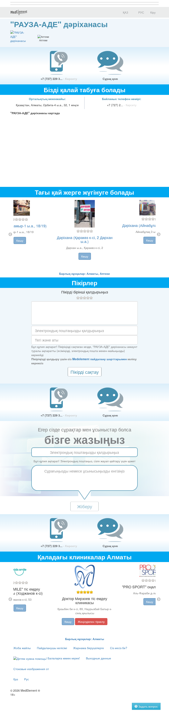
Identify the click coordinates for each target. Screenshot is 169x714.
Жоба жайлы (22, 648)
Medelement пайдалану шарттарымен (99, 359)
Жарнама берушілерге (88, 648)
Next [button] (159, 234)
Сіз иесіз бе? (118, 648)
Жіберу (84, 506)
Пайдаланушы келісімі (52, 648)
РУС (140, 12)
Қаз (15, 679)
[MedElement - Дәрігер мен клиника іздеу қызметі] (18, 12)
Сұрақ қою (110, 79)
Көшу (19, 240)
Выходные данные (98, 658)
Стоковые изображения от (31, 669)
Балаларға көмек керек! (63, 658)
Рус (26, 679)
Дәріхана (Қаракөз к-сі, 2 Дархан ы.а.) (85, 239)
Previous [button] (10, 234)
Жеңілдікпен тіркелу (91, 622)
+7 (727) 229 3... (59, 79)
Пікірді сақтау (84, 372)
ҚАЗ (125, 12)
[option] (84, 234)
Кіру (153, 12)
